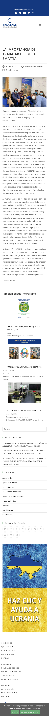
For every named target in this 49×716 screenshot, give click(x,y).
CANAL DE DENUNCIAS (10, 679)
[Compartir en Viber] (35, 529)
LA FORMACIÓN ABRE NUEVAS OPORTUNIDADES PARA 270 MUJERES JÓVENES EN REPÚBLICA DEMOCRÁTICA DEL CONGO (24, 461)
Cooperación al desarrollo (12, 492)
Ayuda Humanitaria (10, 483)
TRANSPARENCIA (8, 675)
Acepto (15, 712)
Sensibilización (12, 70)
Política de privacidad (30, 712)
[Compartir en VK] (41, 529)
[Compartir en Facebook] (11, 529)
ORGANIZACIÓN (7, 654)
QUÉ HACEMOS (7, 647)
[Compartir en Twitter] (5, 529)
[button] (40, 25)
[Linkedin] (29, 13)
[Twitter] (20, 13)
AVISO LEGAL (6, 664)
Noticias (6, 505)
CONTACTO (5, 697)
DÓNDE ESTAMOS (8, 650)
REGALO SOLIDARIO (9, 693)
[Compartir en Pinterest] (23, 529)
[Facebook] (16, 13)
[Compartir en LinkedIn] (29, 529)
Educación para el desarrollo (13, 496)
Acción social (7, 478)
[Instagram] (33, 13)
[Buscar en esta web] (25, 429)
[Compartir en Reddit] (5, 535)
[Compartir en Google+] (17, 529)
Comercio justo (8, 487)
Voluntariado (7, 515)
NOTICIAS (5, 658)
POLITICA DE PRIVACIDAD (11, 672)
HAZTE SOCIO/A (7, 689)
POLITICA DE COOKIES (10, 668)
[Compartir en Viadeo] (17, 535)
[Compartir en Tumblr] (11, 535)
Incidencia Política (9, 501)
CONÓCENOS (6, 643)
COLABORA (6, 685)
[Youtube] (24, 13)
